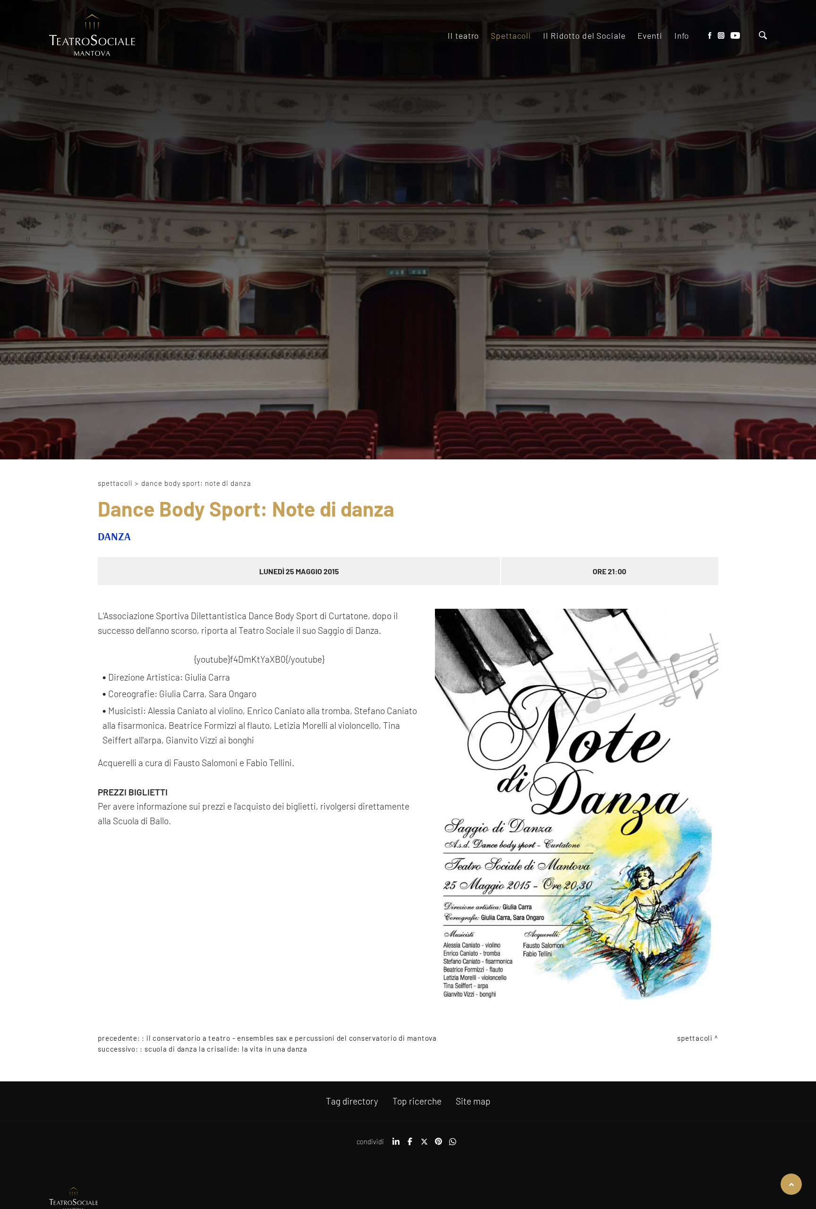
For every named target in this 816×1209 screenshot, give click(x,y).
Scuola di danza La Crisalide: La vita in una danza (225, 1049)
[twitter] (424, 1145)
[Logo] (92, 35)
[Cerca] (763, 36)
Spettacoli (115, 483)
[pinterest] (438, 1145)
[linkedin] (396, 1145)
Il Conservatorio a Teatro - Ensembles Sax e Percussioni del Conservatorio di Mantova (291, 1038)
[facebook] (410, 1145)
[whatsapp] (452, 1145)
